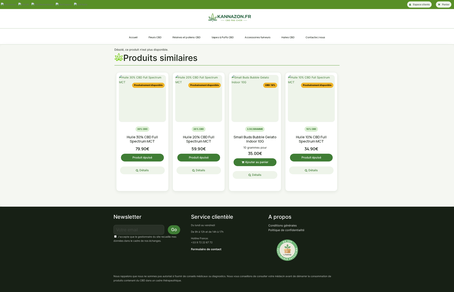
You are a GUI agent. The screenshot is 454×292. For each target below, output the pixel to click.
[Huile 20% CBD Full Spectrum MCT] (198, 98)
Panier (445, 4)
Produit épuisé (142, 157)
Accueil (133, 37)
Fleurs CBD (155, 37)
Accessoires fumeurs (257, 37)
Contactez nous (315, 37)
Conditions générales (282, 225)
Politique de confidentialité (286, 230)
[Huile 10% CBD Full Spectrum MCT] (311, 98)
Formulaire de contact (206, 249)
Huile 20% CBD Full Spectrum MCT (198, 139)
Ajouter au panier (256, 162)
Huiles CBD (288, 37)
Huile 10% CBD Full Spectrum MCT (311, 139)
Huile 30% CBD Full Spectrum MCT (142, 139)
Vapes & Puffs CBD (223, 37)
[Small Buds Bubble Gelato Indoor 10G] (255, 98)
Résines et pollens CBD (187, 37)
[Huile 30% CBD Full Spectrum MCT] (142, 98)
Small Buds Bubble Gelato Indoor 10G (255, 139)
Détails (144, 170)
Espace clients (421, 4)
